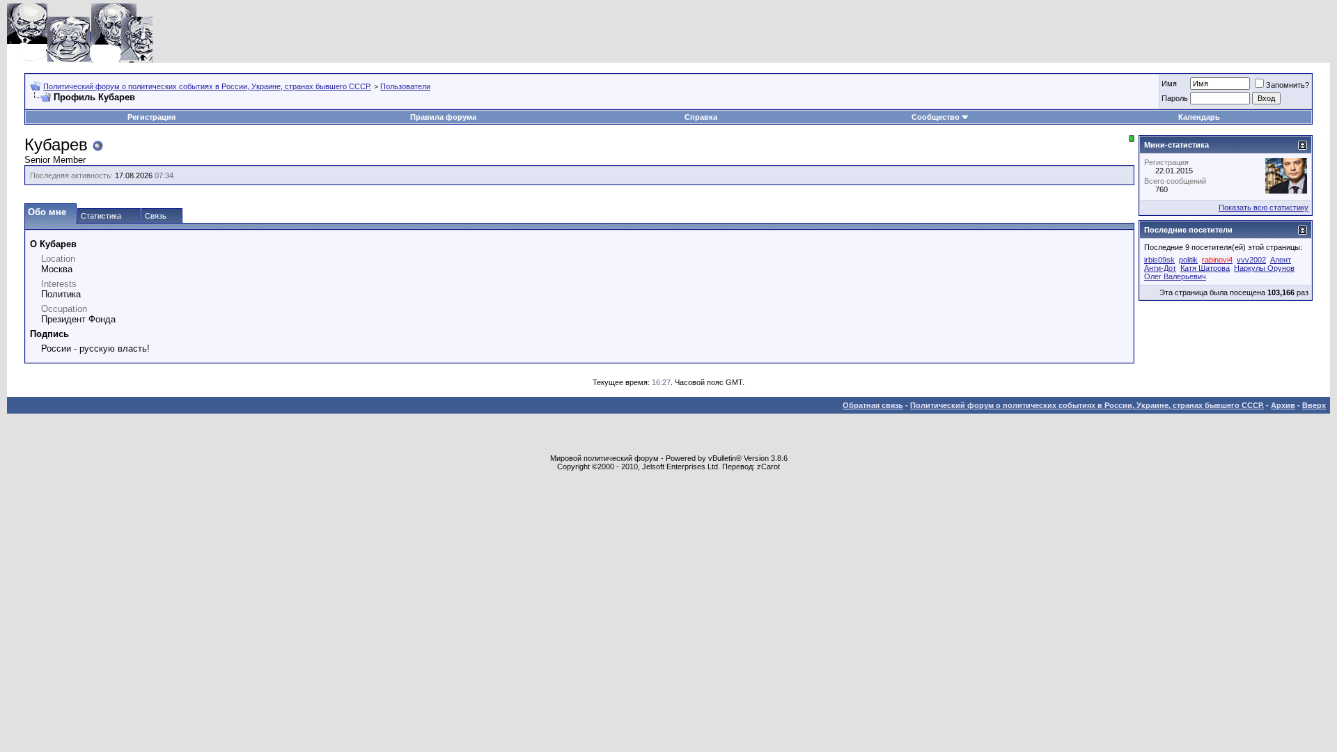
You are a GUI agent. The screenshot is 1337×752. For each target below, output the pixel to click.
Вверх (1314, 405)
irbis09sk (1159, 260)
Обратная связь (873, 405)
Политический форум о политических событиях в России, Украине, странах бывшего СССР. (207, 86)
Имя (1169, 83)
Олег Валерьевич (1175, 276)
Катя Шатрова (1205, 268)
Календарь (1199, 117)
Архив (1283, 405)
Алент (1280, 260)
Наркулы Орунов (1264, 268)
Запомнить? (1287, 85)
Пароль (1175, 98)
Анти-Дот (1160, 268)
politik (1188, 260)
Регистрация (151, 117)
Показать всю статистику (1263, 207)
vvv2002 (1251, 260)
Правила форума (443, 117)
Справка (701, 117)
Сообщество (936, 117)
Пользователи (405, 86)
